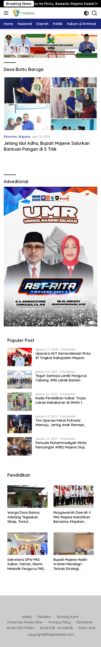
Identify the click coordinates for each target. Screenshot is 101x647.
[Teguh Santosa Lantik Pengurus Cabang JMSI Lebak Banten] (19, 379)
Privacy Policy (60, 622)
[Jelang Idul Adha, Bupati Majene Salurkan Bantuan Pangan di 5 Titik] (50, 103)
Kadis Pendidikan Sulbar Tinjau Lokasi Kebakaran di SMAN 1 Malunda (61, 400)
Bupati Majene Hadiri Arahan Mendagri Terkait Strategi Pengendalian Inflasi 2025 (70, 564)
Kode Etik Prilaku (21, 628)
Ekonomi (10, 136)
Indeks (27, 617)
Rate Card (86, 628)
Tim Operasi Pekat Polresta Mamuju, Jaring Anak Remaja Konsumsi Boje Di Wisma (60, 422)
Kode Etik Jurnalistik (56, 628)
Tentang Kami (67, 617)
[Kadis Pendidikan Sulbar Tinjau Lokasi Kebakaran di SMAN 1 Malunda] (19, 401)
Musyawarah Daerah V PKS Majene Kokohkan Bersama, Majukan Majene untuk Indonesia (72, 517)
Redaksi (44, 617)
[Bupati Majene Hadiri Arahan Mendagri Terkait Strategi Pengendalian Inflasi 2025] (73, 543)
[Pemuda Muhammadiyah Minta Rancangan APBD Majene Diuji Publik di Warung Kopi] (19, 446)
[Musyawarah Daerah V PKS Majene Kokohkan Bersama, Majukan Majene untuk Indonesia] (73, 496)
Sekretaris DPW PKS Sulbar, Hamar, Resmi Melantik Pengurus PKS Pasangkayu (25, 564)
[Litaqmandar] (23, 13)
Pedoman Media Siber (25, 622)
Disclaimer (84, 622)
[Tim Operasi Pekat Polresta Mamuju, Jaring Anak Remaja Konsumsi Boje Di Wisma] (19, 424)
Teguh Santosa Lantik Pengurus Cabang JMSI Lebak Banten (61, 378)
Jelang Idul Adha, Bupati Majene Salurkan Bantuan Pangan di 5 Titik (46, 146)
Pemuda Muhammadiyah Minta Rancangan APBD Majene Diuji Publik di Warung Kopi (61, 445)
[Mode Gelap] (86, 13)
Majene (24, 136)
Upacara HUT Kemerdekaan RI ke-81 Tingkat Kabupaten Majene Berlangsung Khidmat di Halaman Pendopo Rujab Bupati (64, 355)
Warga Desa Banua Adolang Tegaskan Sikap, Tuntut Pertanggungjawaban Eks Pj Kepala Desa (25, 517)
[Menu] (7, 13)
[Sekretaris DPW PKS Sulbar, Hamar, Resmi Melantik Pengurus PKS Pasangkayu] (27, 543)
